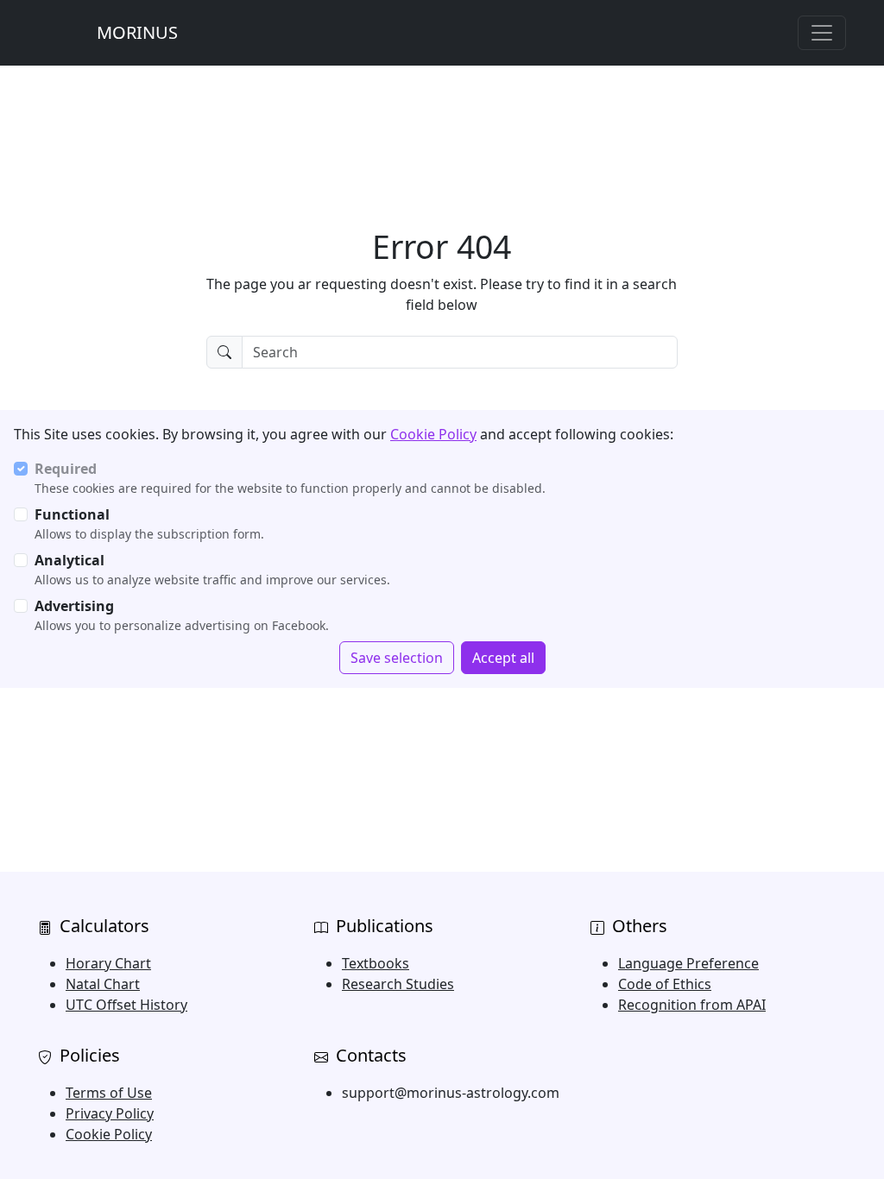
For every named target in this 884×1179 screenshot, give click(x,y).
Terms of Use (109, 1092)
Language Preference (688, 963)
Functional (72, 514)
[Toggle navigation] (822, 33)
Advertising (74, 605)
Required (66, 468)
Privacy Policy (110, 1113)
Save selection (396, 657)
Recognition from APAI (692, 1004)
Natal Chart (103, 983)
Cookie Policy (433, 434)
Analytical (69, 560)
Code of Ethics (664, 983)
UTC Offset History (126, 1004)
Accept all (503, 657)
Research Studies (398, 983)
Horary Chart (108, 963)
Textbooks (375, 963)
